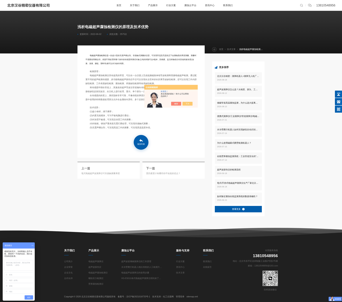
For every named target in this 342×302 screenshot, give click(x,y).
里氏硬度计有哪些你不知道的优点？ (163, 173)
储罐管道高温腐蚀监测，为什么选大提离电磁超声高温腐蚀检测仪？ (238, 103)
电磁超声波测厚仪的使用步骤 (135, 273)
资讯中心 (210, 5)
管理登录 (180, 296)
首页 (118, 5)
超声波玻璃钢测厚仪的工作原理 (136, 261)
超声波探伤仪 (94, 267)
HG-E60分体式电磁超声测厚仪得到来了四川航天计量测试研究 (141, 278)
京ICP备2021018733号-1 (138, 296)
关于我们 (134, 5)
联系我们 (228, 5)
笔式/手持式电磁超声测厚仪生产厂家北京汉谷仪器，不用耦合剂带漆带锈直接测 (238, 183)
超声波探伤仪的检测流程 (229, 170)
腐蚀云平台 (190, 5)
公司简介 (68, 261)
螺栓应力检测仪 (95, 278)
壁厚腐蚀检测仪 (95, 284)
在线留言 (207, 267)
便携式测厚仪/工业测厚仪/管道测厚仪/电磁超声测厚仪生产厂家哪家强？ (238, 116)
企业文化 (68, 273)
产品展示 (153, 5)
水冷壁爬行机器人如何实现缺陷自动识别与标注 (238, 129)
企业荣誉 (68, 267)
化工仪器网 (168, 296)
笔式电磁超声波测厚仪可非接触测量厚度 (100, 173)
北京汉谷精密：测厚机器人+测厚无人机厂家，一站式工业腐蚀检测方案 (238, 76)
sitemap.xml (192, 296)
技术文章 (231, 49)
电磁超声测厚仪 (95, 261)
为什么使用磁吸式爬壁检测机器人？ (234, 143)
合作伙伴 (68, 278)
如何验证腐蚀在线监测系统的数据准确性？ (237, 196)
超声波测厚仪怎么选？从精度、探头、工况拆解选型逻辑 (238, 89)
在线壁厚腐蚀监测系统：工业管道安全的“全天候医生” (238, 156)
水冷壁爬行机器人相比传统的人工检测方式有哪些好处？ (141, 267)
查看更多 (236, 209)
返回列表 (141, 144)
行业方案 (171, 5)
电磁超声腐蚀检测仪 (98, 55)
